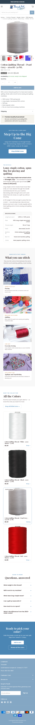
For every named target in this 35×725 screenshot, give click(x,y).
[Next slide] (33, 58)
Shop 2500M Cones (17, 151)
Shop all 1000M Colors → (12, 406)
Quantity (3, 79)
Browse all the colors (17, 647)
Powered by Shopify (17, 722)
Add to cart (17, 642)
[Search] (32, 12)
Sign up (25, 693)
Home (2, 17)
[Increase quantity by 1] (15, 82)
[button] (4, 58)
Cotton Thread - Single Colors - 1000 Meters (19, 17)
